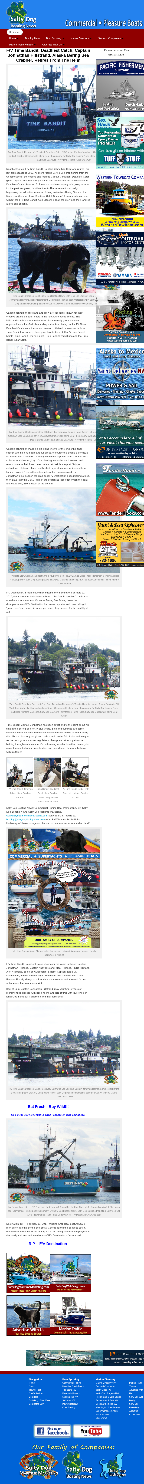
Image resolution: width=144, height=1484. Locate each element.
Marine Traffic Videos (21, 44)
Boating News (32, 38)
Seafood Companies (109, 38)
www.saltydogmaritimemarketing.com (27, 815)
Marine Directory (79, 38)
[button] (20, 779)
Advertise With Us (52, 44)
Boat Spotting (53, 38)
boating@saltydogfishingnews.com (25, 819)
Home (12, 38)
